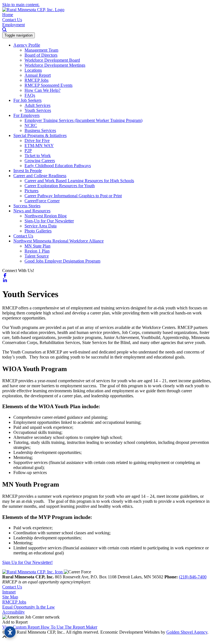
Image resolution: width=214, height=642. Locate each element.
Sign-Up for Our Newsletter (49, 220)
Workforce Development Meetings (55, 65)
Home (7, 14)
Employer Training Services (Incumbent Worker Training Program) (83, 120)
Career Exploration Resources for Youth (60, 185)
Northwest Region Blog (46, 215)
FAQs (30, 95)
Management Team (41, 50)
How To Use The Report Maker (69, 627)
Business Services (40, 130)
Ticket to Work (38, 155)
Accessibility (13, 612)
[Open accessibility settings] (10, 632)
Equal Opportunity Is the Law (28, 607)
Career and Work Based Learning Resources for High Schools (79, 180)
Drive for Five (37, 140)
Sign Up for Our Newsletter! (27, 562)
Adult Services (37, 105)
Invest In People (27, 170)
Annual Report (38, 75)
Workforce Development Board (52, 60)
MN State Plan (37, 246)
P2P (28, 150)
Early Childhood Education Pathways (58, 165)
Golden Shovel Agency (186, 632)
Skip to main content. (21, 4)
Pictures (31, 190)
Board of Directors (41, 55)
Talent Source (37, 256)
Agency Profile (26, 45)
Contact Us (12, 19)
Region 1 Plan (37, 251)
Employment (13, 24)
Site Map (10, 597)
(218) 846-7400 (192, 576)
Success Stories (26, 205)
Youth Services (38, 110)
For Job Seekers (27, 100)
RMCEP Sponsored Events (48, 85)
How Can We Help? (42, 90)
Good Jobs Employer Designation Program (62, 261)
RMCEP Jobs (36, 80)
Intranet (9, 592)
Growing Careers (40, 160)
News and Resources (31, 210)
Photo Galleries (38, 231)
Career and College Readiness (39, 175)
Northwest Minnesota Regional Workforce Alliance (58, 241)
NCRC (31, 125)
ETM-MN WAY (39, 145)
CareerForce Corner (42, 200)
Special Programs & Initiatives (40, 135)
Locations (33, 70)
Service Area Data (41, 225)
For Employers (26, 115)
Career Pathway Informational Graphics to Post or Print (73, 195)
